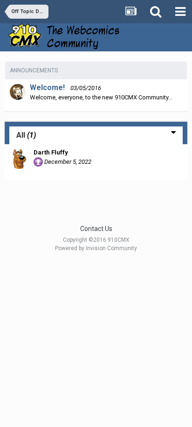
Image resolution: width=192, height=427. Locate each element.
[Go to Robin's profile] (18, 92)
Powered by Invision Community (96, 248)
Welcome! (47, 87)
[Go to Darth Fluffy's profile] (19, 158)
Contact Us (96, 228)
